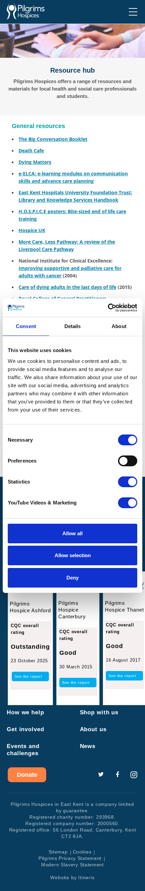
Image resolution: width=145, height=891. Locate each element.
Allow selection (73, 555)
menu (133, 11)
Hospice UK (32, 230)
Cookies (82, 852)
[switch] (127, 460)
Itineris (86, 877)
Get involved (25, 729)
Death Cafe (31, 150)
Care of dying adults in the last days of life (67, 287)
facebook (117, 775)
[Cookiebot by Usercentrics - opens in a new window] (107, 307)
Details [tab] (72, 326)
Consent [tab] (26, 326)
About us (93, 729)
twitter (101, 775)
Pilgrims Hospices (26, 11)
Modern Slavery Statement (72, 864)
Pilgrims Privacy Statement (70, 858)
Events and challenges (23, 750)
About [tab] (119, 326)
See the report (28, 676)
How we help (25, 712)
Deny (72, 577)
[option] (72, 70)
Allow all (72, 533)
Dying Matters (35, 162)
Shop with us (99, 712)
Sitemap (58, 852)
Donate (27, 774)
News (88, 746)
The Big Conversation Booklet (53, 139)
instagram (134, 775)
